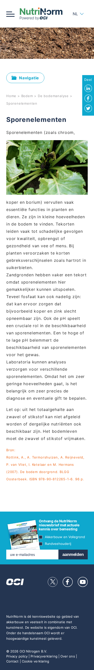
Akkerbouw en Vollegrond (65, 537)
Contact (12, 661)
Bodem (27, 96)
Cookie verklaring (35, 661)
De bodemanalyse (53, 96)
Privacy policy (17, 656)
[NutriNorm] (41, 14)
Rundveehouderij (58, 544)
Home (11, 96)
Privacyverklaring (44, 656)
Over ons (67, 656)
